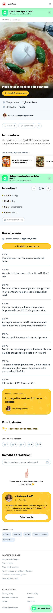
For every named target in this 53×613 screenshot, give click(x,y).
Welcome (30, 601)
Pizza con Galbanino (10, 567)
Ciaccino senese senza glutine (14, 575)
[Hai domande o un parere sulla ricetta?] (24, 462)
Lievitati (16, 20)
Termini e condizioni (10, 597)
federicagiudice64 (25, 115)
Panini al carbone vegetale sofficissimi (17, 571)
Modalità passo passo (16, 93)
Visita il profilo (26, 517)
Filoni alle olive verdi (10, 579)
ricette (5, 20)
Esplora (5, 601)
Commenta (28, 126)
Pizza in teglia (7, 563)
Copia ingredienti (15, 220)
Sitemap (30, 597)
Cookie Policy (32, 593)
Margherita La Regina (10, 559)
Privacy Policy (7, 593)
